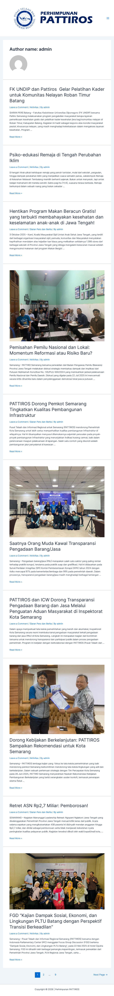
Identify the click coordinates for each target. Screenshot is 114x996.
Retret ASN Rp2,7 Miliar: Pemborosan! (49, 805)
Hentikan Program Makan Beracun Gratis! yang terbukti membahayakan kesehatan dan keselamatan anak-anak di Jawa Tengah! (56, 216)
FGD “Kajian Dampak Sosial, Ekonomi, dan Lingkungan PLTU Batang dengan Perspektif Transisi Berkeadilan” (56, 921)
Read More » (16, 136)
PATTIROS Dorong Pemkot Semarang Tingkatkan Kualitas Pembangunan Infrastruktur (48, 409)
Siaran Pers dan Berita (41, 229)
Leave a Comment (19, 107)
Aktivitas (34, 107)
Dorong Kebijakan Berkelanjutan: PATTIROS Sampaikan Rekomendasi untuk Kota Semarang (54, 745)
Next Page (101, 974)
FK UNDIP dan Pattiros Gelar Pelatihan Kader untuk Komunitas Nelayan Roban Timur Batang (57, 94)
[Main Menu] (108, 18)
